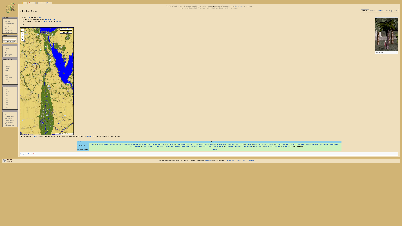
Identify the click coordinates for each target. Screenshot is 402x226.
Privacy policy (230, 160)
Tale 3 (6, 104)
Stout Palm (237, 146)
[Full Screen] (22, 39)
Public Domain (208, 160)
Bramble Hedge (138, 144)
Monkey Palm (334, 144)
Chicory (189, 144)
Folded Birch (257, 144)
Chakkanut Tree (181, 144)
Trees (30, 154)
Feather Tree (240, 144)
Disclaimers (251, 160)
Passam (150, 146)
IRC (6, 52)
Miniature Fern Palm (312, 144)
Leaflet (57, 134)
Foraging (7, 66)
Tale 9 (6, 93)
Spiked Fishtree (218, 146)
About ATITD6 (241, 160)
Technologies (8, 77)
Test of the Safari (50, 19)
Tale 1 (6, 107)
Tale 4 (6, 102)
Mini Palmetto (324, 144)
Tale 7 (6, 97)
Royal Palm (202, 146)
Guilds (6, 70)
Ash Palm (105, 144)
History (49, 2)
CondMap (34, 136)
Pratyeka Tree (169, 146)
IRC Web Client (9, 54)
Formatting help (9, 32)
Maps (89, 136)
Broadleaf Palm (149, 144)
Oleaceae (137, 146)
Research (7, 72)
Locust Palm (300, 144)
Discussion (31, 2)
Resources (8, 73)
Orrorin (144, 146)
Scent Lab (47, 21)
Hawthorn (278, 144)
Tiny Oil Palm (258, 146)
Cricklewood (214, 144)
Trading (7, 81)
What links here (9, 115)
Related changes (9, 116)
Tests (6, 79)
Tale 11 (7, 89)
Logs (6, 50)
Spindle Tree (229, 146)
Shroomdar (8, 55)
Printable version (9, 120)
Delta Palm (222, 144)
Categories (23, 154)
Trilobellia (277, 146)
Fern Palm (248, 144)
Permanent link (9, 122)
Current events (9, 25)
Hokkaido (285, 144)
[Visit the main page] (12, 8)
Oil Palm (130, 146)
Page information (9, 124)
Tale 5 (6, 100)
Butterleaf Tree (159, 144)
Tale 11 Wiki (238, 6)
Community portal (9, 23)
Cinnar (196, 144)
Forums (7, 48)
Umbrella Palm (286, 146)
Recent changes (9, 26)
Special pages (8, 118)
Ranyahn (177, 146)
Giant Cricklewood (267, 144)
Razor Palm (185, 146)
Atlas (34, 154)
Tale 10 (7, 91)
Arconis (98, 144)
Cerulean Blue (170, 144)
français (380, 10)
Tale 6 (6, 98)
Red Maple (194, 146)
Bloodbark (120, 144)
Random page (8, 30)
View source (42, 2)
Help (6, 28)
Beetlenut (113, 144)
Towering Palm (268, 146)
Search (5, 35)
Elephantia (231, 144)
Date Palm (215, 149)
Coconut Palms (204, 144)
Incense (58, 21)
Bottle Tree (128, 144)
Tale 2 (6, 106)
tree (29, 17)
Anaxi (92, 144)
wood (40, 17)
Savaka (210, 146)
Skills (6, 75)
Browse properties (9, 125)
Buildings (7, 64)
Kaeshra (292, 144)
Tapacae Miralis (247, 146)
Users (6, 82)
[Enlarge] (397, 52)
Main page (7, 21)
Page (25, 2)
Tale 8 (6, 95)
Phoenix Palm (159, 146)
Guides (7, 68)
